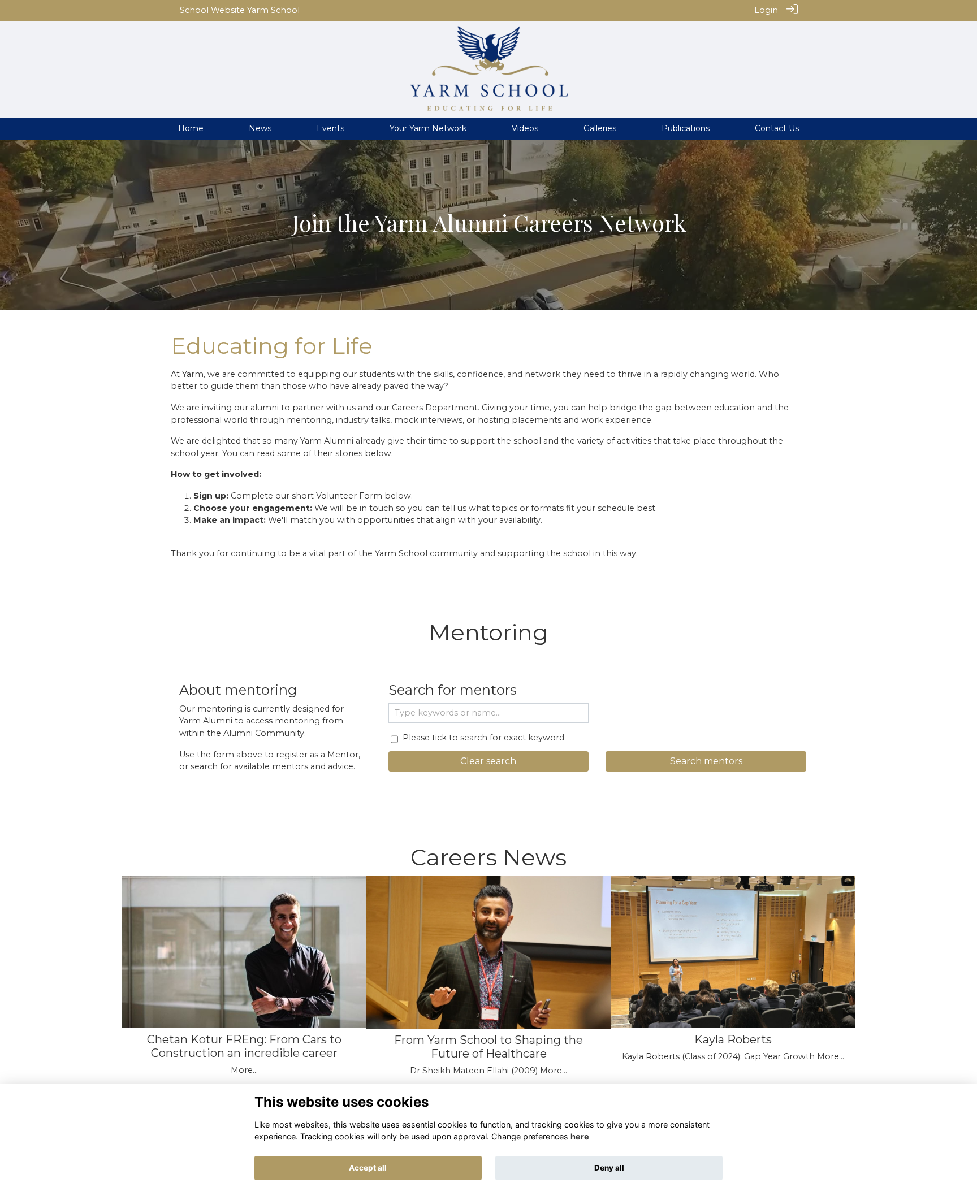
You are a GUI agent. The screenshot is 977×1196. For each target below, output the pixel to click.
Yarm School (273, 10)
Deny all (609, 1167)
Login (766, 10)
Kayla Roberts (733, 1039)
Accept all (368, 1167)
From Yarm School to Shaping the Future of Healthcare (488, 1046)
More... (244, 1070)
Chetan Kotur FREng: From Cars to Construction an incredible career (244, 1046)
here (579, 1136)
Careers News (488, 857)
